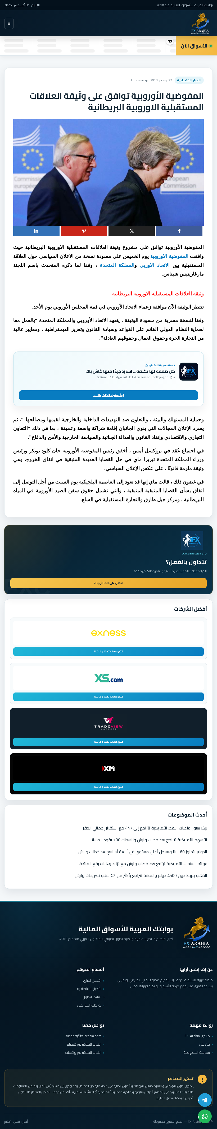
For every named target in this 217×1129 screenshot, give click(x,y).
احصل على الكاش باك (108, 583)
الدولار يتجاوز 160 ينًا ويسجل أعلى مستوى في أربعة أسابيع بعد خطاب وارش (142, 852)
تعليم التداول (92, 997)
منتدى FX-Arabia (197, 1036)
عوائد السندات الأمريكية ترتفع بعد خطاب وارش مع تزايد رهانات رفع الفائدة (143, 863)
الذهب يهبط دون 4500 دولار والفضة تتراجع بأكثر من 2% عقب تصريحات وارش (141, 875)
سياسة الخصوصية (196, 1052)
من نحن (204, 1044)
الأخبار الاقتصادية (89, 988)
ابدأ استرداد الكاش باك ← (108, 395)
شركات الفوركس (89, 1005)
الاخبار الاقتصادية (189, 80)
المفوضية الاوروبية (170, 256)
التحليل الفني (92, 980)
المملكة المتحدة (117, 265)
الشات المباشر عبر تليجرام (84, 1044)
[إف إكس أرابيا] (200, 23)
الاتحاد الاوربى (155, 265)
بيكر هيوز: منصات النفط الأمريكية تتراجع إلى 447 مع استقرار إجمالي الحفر (145, 828)
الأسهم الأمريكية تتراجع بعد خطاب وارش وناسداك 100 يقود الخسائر (149, 840)
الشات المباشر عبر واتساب (83, 1053)
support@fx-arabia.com (83, 1036)
